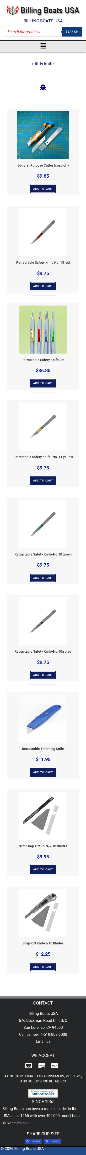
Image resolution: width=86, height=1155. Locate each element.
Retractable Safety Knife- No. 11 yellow (43, 457)
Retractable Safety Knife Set (43, 360)
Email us (43, 1041)
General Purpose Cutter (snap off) (43, 165)
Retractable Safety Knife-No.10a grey (43, 651)
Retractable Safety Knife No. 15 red (43, 263)
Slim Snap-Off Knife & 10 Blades (43, 846)
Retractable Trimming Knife (43, 749)
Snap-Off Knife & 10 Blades (43, 943)
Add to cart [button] (43, 188)
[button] (43, 46)
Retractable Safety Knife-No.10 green (43, 554)
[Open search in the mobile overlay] (43, 32)
